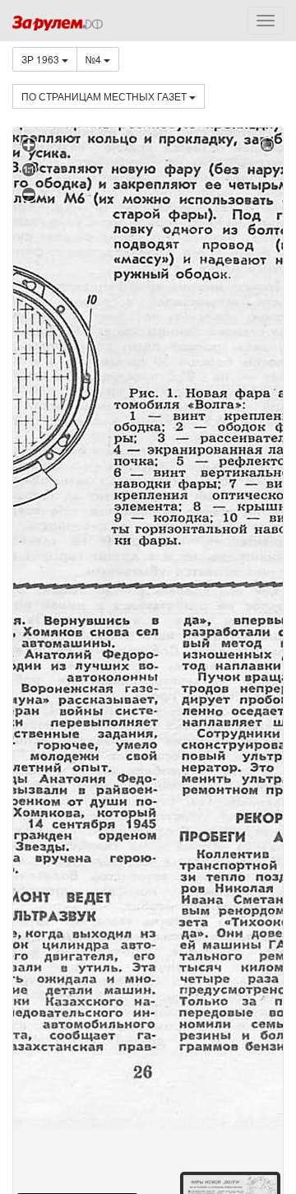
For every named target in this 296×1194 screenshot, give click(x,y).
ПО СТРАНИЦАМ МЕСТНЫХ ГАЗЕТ (105, 96)
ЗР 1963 (41, 59)
